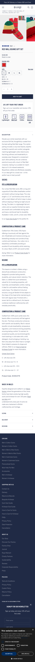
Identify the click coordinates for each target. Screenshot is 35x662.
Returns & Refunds (8, 496)
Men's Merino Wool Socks (10, 450)
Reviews (4, 563)
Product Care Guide (21, 253)
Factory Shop (6, 546)
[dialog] (17, 645)
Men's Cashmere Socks (9, 457)
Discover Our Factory (9, 542)
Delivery (4, 492)
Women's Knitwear (8, 478)
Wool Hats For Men (8, 467)
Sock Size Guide (11, 219)
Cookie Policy (6, 588)
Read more (24, 638)
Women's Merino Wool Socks (11, 453)
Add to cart (17, 96)
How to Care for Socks (9, 510)
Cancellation (6, 528)
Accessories (6, 471)
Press (4, 571)
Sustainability (6, 560)
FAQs (3, 517)
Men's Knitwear (7, 475)
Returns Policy (6, 592)
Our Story (5, 538)
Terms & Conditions (8, 581)
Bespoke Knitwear (8, 499)
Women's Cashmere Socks (10, 460)
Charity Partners (7, 556)
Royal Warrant (6, 553)
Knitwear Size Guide (8, 507)
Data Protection (7, 524)
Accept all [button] (9, 654)
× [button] (33, 630)
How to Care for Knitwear (10, 514)
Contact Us (5, 489)
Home (4, 11)
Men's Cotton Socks (8, 442)
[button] (17, 659)
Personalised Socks (8, 464)
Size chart (30, 69)
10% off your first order (13, 104)
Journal (4, 549)
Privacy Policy (6, 521)
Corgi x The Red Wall (15, 11)
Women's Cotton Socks (9, 446)
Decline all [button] (25, 654)
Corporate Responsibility (10, 567)
